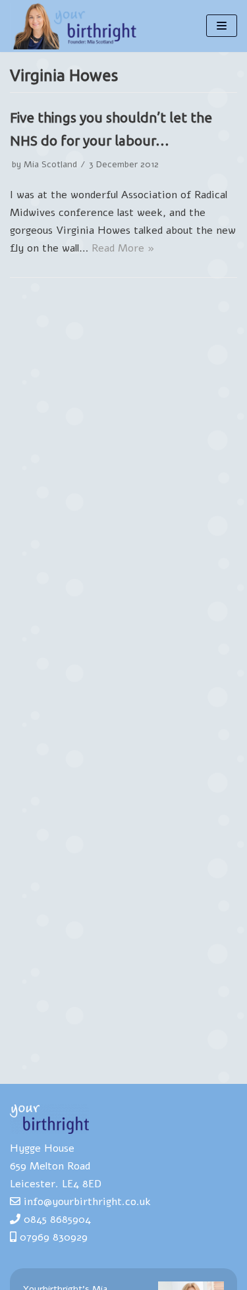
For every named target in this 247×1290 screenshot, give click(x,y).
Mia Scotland (50, 164)
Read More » (123, 248)
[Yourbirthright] (76, 26)
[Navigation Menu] (221, 25)
